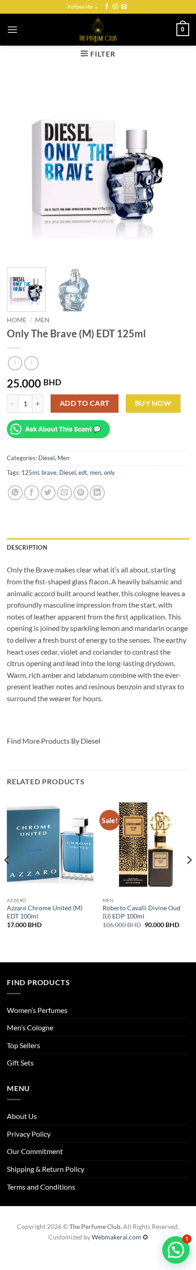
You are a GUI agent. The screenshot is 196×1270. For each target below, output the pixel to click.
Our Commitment (35, 1151)
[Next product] (15, 363)
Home (16, 320)
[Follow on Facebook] (106, 7)
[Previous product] (31, 363)
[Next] (174, 169)
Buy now (153, 403)
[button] (12, 29)
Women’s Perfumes (37, 1010)
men (95, 472)
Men (42, 320)
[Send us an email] (124, 7)
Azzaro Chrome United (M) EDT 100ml (45, 912)
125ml (30, 472)
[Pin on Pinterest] (80, 492)
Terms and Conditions (41, 1186)
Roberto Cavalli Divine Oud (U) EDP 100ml (142, 912)
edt (82, 472)
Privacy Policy (29, 1133)
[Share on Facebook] (31, 492)
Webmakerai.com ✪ (120, 1237)
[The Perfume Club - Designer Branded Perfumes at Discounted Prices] (98, 30)
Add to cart (85, 403)
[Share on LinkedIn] (97, 492)
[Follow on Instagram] (115, 7)
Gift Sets (20, 1062)
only (109, 472)
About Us (22, 1116)
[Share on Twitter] (48, 492)
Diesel (46, 458)
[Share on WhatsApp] (15, 492)
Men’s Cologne (30, 1027)
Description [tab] (27, 547)
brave (49, 472)
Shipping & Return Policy (45, 1169)
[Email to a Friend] (64, 492)
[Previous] (22, 169)
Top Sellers (23, 1045)
